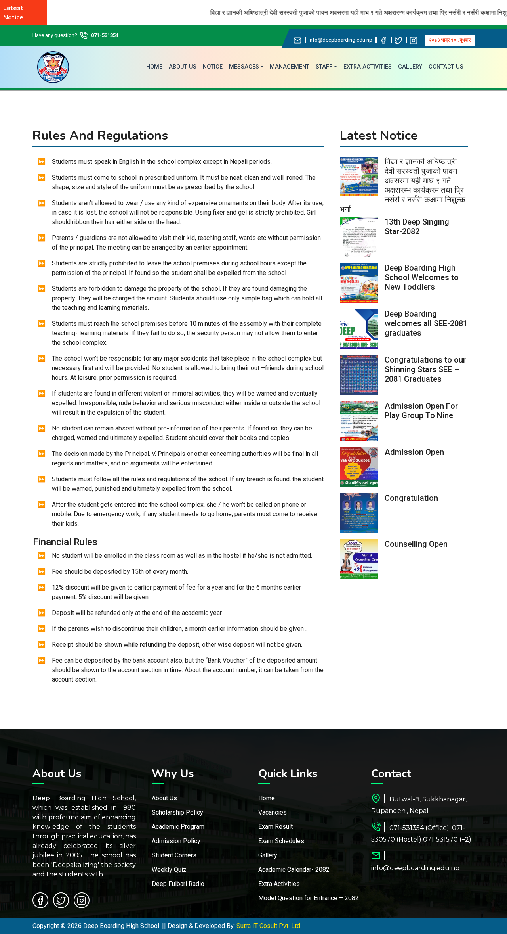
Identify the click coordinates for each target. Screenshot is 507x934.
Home (266, 798)
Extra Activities (279, 884)
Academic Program (178, 826)
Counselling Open (416, 544)
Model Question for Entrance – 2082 (308, 898)
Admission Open (414, 452)
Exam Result (275, 826)
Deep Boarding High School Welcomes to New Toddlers (422, 277)
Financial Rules (65, 542)
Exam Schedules (281, 841)
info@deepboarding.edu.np (340, 40)
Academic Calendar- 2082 (294, 869)
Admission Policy (176, 841)
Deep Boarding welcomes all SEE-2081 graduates (426, 323)
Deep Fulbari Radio (178, 884)
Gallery (267, 855)
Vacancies (272, 812)
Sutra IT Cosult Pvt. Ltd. (268, 926)
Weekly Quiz (169, 869)
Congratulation (411, 498)
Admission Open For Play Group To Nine (421, 410)
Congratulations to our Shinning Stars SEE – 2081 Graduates (425, 369)
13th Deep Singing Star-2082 (417, 226)
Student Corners (174, 855)
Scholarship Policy (177, 812)
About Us (164, 798)
